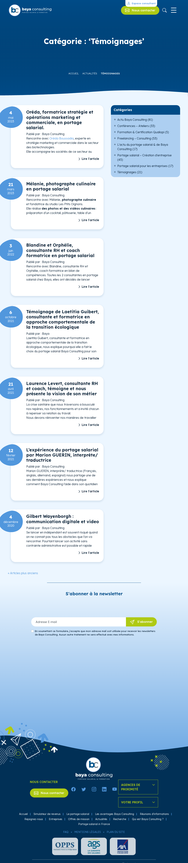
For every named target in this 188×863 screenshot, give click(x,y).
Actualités (89, 73)
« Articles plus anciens (23, 573)
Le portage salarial (77, 814)
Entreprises (55, 819)
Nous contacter (52, 793)
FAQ (65, 832)
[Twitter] (84, 789)
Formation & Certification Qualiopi (140, 132)
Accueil (73, 73)
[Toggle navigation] (173, 10)
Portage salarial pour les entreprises (142, 166)
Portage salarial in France (94, 824)
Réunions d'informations (154, 814)
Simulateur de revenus (47, 814)
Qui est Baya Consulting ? (148, 819)
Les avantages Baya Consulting (114, 814)
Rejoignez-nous (33, 819)
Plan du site (116, 832)
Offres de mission (78, 819)
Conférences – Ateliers (133, 126)
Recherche (119, 819)
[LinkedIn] (104, 789)
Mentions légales (87, 832)
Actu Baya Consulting (132, 119)
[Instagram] (94, 789)
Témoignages (110, 73)
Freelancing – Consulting (134, 138)
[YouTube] (114, 789)
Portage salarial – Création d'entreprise (144, 155)
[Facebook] (73, 789)
